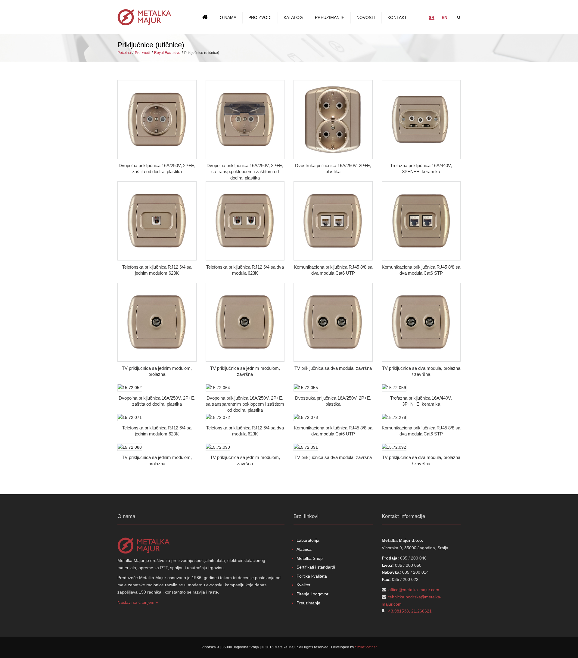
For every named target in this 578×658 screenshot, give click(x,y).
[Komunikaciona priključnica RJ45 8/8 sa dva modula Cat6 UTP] (333, 220)
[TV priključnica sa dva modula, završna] (333, 322)
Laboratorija (308, 540)
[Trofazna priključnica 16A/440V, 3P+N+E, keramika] (421, 119)
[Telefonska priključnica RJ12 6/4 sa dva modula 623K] (245, 220)
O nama (228, 17)
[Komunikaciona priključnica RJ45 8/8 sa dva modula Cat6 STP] (421, 220)
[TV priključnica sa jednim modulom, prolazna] (157, 322)
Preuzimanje (329, 17)
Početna (124, 53)
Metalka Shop (310, 558)
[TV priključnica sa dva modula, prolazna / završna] (421, 322)
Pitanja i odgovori (313, 593)
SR (431, 17)
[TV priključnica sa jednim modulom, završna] (245, 322)
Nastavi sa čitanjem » (137, 602)
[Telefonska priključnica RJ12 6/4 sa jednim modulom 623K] (157, 220)
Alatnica (304, 549)
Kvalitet (303, 584)
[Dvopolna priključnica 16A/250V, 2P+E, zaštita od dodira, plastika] (157, 119)
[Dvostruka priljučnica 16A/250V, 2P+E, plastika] (333, 119)
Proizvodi (260, 17)
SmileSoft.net (366, 647)
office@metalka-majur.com (413, 589)
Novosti (365, 17)
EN (444, 17)
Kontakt (397, 17)
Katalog (293, 17)
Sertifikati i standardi (316, 567)
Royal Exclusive (167, 53)
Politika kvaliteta (312, 576)
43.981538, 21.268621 (410, 611)
